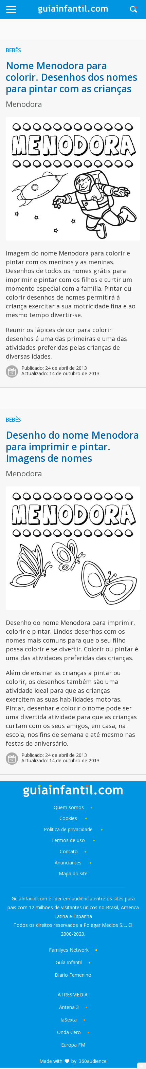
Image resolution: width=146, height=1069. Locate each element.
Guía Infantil (69, 962)
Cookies (68, 818)
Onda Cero (69, 1032)
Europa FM (73, 1045)
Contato (69, 851)
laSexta (69, 1019)
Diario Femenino (73, 975)
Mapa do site (73, 873)
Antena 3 (69, 1007)
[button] (21, 13)
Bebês (13, 50)
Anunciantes (68, 862)
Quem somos (69, 807)
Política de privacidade (69, 829)
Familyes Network (69, 950)
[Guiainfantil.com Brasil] (73, 11)
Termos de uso (68, 840)
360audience (93, 1061)
